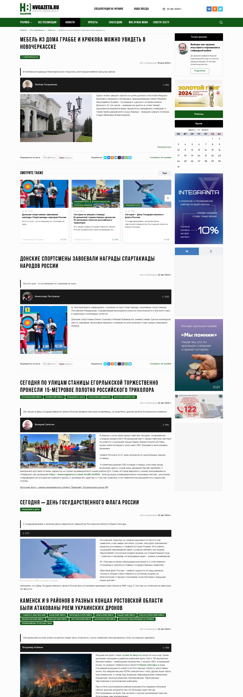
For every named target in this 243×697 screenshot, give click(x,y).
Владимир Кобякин (32, 647)
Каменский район (105, 615)
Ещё (165, 173)
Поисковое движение (83, 205)
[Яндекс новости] (65, 157)
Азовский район (57, 615)
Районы (198, 114)
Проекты (93, 22)
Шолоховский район (105, 619)
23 (219, 156)
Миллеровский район (33, 619)
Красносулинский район (151, 615)
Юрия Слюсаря (148, 665)
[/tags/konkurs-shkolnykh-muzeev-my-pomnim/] (199, 355)
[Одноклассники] (214, 9)
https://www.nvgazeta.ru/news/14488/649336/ (75, 474)
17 (178, 156)
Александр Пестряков (34, 240)
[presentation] (168, 198)
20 (199, 156)
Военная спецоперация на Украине (136, 619)
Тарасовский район (57, 619)
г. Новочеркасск (30, 57)
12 (192, 150)
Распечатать (164, 147)
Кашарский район (126, 615)
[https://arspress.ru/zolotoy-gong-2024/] (199, 93)
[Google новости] (49, 157)
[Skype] (129, 157)
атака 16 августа (131, 655)
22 (212, 156)
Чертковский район (81, 619)
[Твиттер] (220, 9)
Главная (23, 30)
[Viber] (122, 157)
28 (206, 161)
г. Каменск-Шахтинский (33, 615)
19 (192, 156)
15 (212, 150)
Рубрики (24, 22)
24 (178, 161)
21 (206, 156)
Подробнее (200, 71)
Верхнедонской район (80, 615)
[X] (119, 157)
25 (185, 161)
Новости (70, 22)
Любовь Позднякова (46, 84)
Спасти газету (161, 22)
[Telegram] (115, 157)
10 (178, 150)
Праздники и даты (81, 202)
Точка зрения (199, 37)
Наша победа (141, 8)
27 (199, 161)
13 (199, 150)
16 (219, 150)
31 (178, 167)
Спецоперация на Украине (108, 8)
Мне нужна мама (138, 22)
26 (192, 161)
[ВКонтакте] (209, 9)
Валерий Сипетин (84, 240)
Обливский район (54, 397)
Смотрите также (31, 173)
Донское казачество (101, 202)
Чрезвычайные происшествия (37, 623)
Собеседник (115, 22)
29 (212, 161)
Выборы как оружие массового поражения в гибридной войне (205, 47)
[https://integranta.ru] (199, 208)
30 (219, 161)
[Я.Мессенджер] (105, 157)
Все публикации (47, 22)
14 (206, 150)
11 (185, 150)
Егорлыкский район (32, 397)
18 (185, 156)
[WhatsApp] (126, 157)
